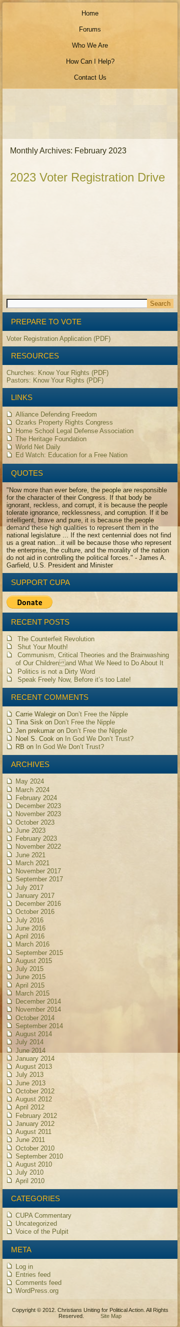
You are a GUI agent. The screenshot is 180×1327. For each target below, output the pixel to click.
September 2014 (39, 1026)
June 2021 (31, 855)
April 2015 (30, 985)
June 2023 (31, 830)
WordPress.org (37, 1290)
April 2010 (30, 1181)
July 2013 (30, 1074)
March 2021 (33, 863)
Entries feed (33, 1274)
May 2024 (30, 781)
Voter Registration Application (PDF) (58, 338)
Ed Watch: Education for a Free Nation (72, 455)
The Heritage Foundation (51, 439)
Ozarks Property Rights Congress (64, 422)
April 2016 (30, 936)
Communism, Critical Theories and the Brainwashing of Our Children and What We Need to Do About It (92, 659)
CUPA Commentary (44, 1215)
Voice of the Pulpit (42, 1231)
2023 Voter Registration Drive (87, 177)
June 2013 (31, 1083)
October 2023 (35, 822)
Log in (24, 1266)
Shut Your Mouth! (43, 647)
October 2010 (35, 1148)
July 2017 (30, 887)
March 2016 (33, 944)
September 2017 (39, 879)
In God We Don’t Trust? (99, 738)
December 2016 (38, 903)
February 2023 (36, 838)
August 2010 (34, 1164)
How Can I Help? (90, 61)
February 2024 (36, 798)
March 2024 (33, 790)
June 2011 (30, 1140)
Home (90, 13)
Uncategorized (36, 1223)
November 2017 (38, 871)
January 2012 (35, 1123)
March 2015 (33, 993)
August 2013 (34, 1066)
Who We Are (90, 45)
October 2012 (35, 1091)
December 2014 (38, 1001)
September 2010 (39, 1156)
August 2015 (34, 961)
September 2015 (39, 953)
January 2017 (35, 895)
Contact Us (90, 77)
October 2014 (35, 1018)
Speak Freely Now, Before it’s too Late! (74, 679)
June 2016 (31, 928)
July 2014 (30, 1042)
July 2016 (30, 920)
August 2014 (34, 1034)
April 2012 (30, 1107)
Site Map (111, 1316)
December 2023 (38, 806)
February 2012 (36, 1115)
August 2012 (34, 1099)
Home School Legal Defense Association (75, 431)
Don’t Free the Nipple (97, 714)
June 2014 (31, 1050)
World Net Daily (38, 447)
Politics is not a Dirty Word (56, 671)
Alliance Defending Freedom (56, 414)
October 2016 (35, 911)
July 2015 (30, 969)
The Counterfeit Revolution (56, 639)
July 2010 (30, 1172)
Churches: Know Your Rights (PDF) (57, 372)
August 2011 (34, 1131)
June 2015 (31, 977)
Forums (90, 29)
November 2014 (38, 1009)
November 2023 (38, 814)
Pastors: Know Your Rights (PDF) (55, 380)
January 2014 (35, 1058)
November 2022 (38, 846)
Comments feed (39, 1282)
